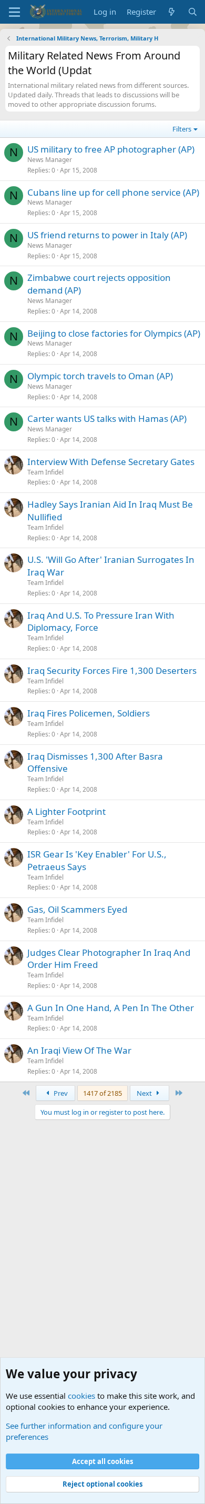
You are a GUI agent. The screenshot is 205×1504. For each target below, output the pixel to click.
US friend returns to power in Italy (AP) (107, 235)
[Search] (192, 12)
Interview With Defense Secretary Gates (110, 462)
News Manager (49, 159)
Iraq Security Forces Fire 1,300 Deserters (112, 670)
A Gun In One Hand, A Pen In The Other (110, 1008)
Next (145, 1093)
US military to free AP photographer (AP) (110, 149)
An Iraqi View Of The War (79, 1050)
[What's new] (171, 12)
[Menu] (14, 12)
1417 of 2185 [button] (102, 1093)
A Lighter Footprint (66, 811)
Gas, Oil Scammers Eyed (77, 909)
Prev (60, 1093)
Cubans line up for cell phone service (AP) (113, 192)
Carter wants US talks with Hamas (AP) (107, 418)
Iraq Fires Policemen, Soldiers (88, 713)
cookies (81, 1395)
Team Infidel (45, 472)
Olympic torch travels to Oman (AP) (100, 376)
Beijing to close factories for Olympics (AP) (113, 333)
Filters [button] (181, 129)
